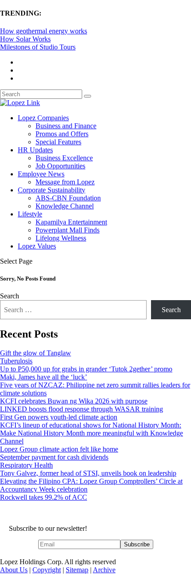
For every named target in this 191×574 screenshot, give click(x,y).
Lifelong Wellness (61, 238)
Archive (104, 570)
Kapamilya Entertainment (71, 222)
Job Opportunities (60, 166)
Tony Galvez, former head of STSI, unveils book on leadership (88, 473)
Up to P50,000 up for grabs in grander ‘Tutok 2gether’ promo (86, 369)
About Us (14, 570)
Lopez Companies (43, 118)
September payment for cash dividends (54, 457)
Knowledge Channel (65, 206)
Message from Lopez (65, 182)
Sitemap (77, 570)
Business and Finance (66, 126)
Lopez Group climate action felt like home (59, 449)
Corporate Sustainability (51, 190)
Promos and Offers (62, 134)
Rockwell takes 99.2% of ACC (43, 497)
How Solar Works (25, 39)
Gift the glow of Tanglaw (35, 353)
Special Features (58, 142)
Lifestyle (30, 214)
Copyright (46, 570)
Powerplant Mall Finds (67, 230)
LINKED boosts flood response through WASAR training (81, 409)
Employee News (41, 174)
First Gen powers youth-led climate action (58, 417)
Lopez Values (37, 246)
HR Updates (35, 150)
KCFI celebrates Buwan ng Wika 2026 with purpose (73, 401)
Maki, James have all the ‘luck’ (43, 377)
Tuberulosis (16, 361)
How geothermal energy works (43, 31)
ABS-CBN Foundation (68, 198)
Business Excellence (64, 158)
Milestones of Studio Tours (38, 47)
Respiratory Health (26, 465)
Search (9, 296)
